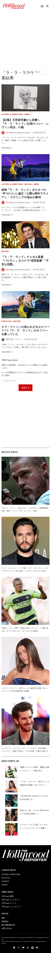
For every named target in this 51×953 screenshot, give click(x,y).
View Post (7, 148)
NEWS (27, 115)
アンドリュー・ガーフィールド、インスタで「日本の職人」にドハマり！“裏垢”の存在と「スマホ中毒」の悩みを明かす (24, 749)
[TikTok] (28, 947)
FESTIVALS (6, 878)
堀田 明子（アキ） (14, 339)
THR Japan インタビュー (10, 900)
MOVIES (28, 184)
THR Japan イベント (9, 903)
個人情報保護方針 (8, 925)
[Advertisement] (25, 39)
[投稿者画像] (3, 132)
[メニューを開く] (42, 6)
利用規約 (4, 921)
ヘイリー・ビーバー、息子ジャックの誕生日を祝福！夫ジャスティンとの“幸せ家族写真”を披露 (24, 689)
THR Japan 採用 (7, 896)
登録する (26, 387)
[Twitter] (18, 947)
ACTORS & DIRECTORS (11, 115)
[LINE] (32, 947)
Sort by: (29, 72)
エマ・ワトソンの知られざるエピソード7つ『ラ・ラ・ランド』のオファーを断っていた (25, 330)
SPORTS (4, 885)
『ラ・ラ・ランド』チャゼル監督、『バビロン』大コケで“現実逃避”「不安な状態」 (25, 260)
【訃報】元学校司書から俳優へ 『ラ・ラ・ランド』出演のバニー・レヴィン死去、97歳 (25, 123)
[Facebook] (37, 947)
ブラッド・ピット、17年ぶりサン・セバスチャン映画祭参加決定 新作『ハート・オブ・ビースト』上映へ (24, 509)
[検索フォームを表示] (47, 6)
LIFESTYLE (6, 322)
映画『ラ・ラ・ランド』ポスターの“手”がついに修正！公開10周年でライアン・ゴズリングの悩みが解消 (25, 193)
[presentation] (25, 97)
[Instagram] (14, 947)
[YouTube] (23, 947)
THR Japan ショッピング (10, 907)
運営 (3, 918)
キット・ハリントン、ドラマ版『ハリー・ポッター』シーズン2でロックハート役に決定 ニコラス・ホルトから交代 (24, 569)
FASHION (5, 881)
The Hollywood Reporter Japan (18, 133)
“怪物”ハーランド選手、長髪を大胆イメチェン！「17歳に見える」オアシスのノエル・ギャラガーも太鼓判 (24, 629)
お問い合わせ (6, 928)
